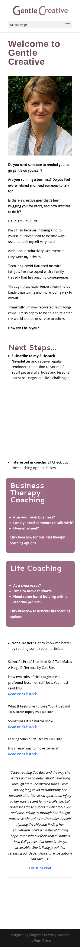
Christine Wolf (40, 868)
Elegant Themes (41, 935)
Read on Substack (22, 694)
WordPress (42, 941)
